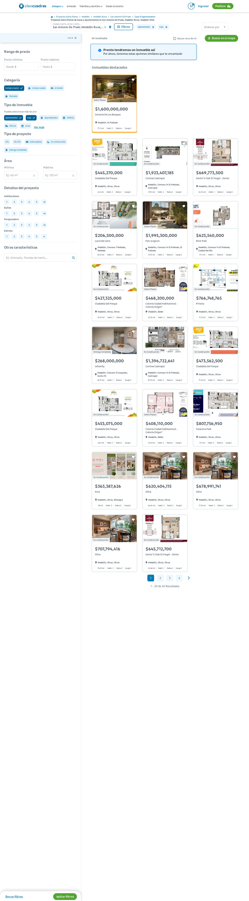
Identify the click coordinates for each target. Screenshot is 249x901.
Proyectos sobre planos (67, 16)
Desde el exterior (114, 6)
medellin (86, 16)
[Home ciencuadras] (33, 6)
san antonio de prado (120, 16)
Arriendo (71, 6)
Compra (56, 6)
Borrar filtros (14, 896)
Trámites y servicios (89, 6)
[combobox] (215, 27)
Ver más (39, 127)
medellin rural (100, 16)
